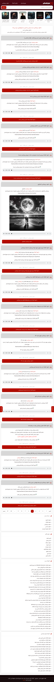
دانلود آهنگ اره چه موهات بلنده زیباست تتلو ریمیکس (36, 306)
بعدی (4, 511)
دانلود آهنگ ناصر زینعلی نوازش (44, 668)
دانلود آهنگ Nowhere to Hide (44, 617)
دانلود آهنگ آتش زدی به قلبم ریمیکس (39, 126)
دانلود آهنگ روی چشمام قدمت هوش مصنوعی (41, 660)
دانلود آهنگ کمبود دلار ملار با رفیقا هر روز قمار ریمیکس (35, 67)
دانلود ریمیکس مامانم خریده (45, 657)
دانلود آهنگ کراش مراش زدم (45, 624)
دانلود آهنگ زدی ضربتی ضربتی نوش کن (42, 611)
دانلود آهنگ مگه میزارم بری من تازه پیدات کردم (41, 591)
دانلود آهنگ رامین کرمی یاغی (45, 638)
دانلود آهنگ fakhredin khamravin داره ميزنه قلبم (40, 565)
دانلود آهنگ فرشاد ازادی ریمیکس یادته (39, 96)
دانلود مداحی (48, 527)
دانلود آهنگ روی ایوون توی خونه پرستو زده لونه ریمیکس (35, 248)
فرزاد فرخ (49, 553)
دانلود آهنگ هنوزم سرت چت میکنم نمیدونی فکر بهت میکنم (38, 600)
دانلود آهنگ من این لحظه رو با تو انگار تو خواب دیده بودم (38, 622)
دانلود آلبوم (48, 520)
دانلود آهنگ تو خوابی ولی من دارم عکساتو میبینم (40, 613)
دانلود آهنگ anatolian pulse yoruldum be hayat (40, 647)
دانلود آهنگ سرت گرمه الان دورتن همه (43, 642)
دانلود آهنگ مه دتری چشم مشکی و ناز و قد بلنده (40, 583)
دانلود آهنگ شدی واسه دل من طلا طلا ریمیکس (37, 453)
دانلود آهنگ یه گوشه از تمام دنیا (44, 644)
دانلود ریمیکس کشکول (43, 184)
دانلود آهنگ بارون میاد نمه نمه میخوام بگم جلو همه (40, 587)
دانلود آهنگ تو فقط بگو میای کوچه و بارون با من (40, 649)
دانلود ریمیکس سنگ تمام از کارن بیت (43, 609)
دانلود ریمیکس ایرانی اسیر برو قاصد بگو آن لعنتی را (36, 38)
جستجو (3, 7)
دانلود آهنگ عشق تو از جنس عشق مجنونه (42, 574)
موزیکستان (23, 3)
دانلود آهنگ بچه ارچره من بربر (45, 598)
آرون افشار (48, 538)
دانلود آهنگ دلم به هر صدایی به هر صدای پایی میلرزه (39, 655)
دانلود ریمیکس (5, 3)
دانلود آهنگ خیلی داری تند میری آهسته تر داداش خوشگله (38, 593)
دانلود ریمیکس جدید (27, 30)
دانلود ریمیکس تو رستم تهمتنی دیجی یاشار (38, 482)
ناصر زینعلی (48, 540)
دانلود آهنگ (15, 3)
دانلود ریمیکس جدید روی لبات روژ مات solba (41, 607)
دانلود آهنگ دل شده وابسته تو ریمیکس (39, 367)
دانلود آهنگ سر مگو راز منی (45, 640)
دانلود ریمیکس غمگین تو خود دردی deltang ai (41, 604)
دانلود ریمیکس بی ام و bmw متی (44, 664)
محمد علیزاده (48, 547)
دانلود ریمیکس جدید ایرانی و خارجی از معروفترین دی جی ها (27, 28)
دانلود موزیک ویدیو (46, 529)
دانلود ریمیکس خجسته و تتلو (42, 396)
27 (7, 511)
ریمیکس (17, 72)
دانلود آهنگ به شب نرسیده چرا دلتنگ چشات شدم (40, 580)
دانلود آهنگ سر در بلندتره (45, 602)
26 (11, 511)
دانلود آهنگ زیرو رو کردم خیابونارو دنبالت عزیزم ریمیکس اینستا (33, 155)
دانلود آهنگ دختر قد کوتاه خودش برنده (42, 585)
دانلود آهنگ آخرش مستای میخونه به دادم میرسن (40, 589)
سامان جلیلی (48, 556)
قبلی (50, 511)
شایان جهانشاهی (47, 549)
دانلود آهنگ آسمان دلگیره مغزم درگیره (42, 651)
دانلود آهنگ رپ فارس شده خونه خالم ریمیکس (41, 615)
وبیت (24, 680)
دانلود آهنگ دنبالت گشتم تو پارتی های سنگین (41, 569)
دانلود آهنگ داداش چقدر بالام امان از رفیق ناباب (41, 628)
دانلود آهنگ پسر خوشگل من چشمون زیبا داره (41, 572)
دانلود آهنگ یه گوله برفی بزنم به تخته (43, 653)
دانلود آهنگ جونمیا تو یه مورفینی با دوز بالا (42, 662)
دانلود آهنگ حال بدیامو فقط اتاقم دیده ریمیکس (37, 277)
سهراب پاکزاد (48, 543)
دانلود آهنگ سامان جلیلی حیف (44, 671)
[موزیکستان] (48, 3)
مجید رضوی (48, 551)
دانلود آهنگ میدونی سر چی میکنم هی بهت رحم (41, 576)
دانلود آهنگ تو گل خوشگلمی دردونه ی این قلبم (40, 666)
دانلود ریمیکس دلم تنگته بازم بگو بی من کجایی (41, 626)
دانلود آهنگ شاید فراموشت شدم (44, 578)
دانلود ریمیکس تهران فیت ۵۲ (42, 336)
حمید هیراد (48, 545)
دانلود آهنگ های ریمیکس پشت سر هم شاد (38, 426)
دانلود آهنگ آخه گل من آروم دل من (43, 620)
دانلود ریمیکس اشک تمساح (45, 596)
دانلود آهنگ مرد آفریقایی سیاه (44, 567)
